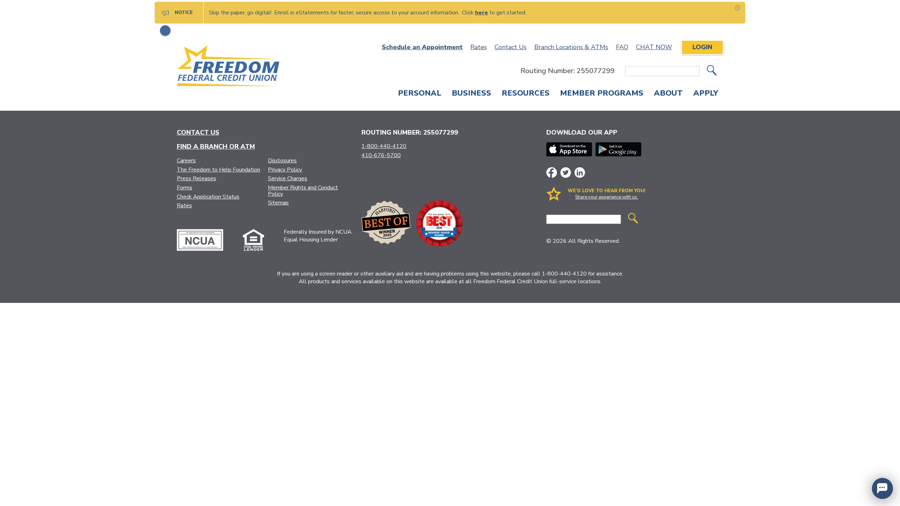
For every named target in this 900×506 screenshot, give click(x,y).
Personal (419, 93)
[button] (882, 488)
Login (702, 47)
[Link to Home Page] (229, 67)
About (668, 93)
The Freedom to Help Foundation (218, 170)
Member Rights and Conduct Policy (303, 191)
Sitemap (278, 203)
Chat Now (654, 47)
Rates (478, 47)
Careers (186, 160)
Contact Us (511, 47)
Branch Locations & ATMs (571, 47)
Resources (525, 93)
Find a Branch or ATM (216, 146)
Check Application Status (208, 197)
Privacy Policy (285, 170)
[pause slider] (165, 30)
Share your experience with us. (606, 197)
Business (471, 93)
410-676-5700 (381, 155)
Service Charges (287, 178)
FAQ (622, 47)
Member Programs (601, 93)
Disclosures (282, 160)
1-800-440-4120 (383, 146)
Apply (705, 93)
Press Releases (196, 178)
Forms (184, 188)
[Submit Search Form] (712, 71)
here (481, 13)
